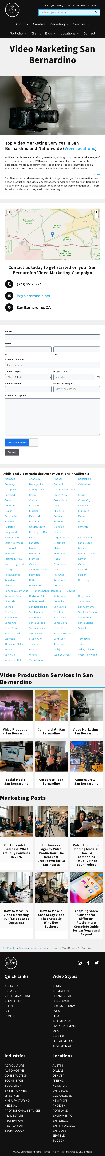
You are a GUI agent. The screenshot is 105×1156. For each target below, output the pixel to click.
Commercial (62, 996)
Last (55, 354)
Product (59, 1036)
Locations (68, 33)
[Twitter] (96, 963)
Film (55, 1016)
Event (57, 1011)
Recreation (14, 1120)
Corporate (61, 1001)
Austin (57, 1065)
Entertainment (17, 1090)
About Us (12, 986)
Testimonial (62, 1046)
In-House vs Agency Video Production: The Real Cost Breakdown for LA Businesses (51, 855)
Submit (12, 452)
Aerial (57, 986)
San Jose (59, 1130)
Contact (89, 33)
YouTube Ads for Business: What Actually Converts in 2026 (16, 851)
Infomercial (62, 1021)
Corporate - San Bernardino (51, 782)
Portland (60, 1110)
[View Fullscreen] (8, 212)
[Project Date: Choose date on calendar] (98, 377)
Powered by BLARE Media (79, 1152)
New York (60, 1100)
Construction (16, 1075)
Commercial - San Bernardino (51, 731)
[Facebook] (88, 963)
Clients (36, 33)
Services (79, 24)
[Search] (96, 12)
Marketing (57, 24)
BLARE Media (9, 948)
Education (13, 1085)
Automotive (14, 1070)
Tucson (58, 1140)
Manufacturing (17, 1100)
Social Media (62, 1041)
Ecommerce (14, 1080)
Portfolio (16, 33)
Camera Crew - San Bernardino (86, 782)
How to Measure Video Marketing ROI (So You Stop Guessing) (16, 917)
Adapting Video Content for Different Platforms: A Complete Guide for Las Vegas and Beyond (86, 922)
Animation (60, 991)
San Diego (60, 1120)
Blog (48, 33)
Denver (58, 1075)
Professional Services (22, 1110)
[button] (52, 234)
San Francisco (63, 1125)
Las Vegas (60, 1090)
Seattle (58, 1135)
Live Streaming (64, 1026)
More (96, 174)
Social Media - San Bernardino (16, 782)
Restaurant (14, 1125)
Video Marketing (38, 948)
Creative (39, 24)
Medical (11, 1105)
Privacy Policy (58, 1152)
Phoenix (59, 1105)
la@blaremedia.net (33, 296)
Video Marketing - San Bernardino (86, 731)
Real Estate (14, 1115)
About (20, 24)
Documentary (63, 1006)
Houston (59, 1085)
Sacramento (62, 1115)
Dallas (57, 1070)
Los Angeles (62, 1095)
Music (57, 1031)
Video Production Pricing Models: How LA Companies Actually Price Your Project (86, 855)
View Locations (80, 148)
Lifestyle (12, 1095)
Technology (15, 1130)
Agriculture (14, 1065)
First (7, 354)
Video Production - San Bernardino (16, 731)
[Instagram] (79, 963)
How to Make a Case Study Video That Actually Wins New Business (51, 919)
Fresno (58, 1080)
